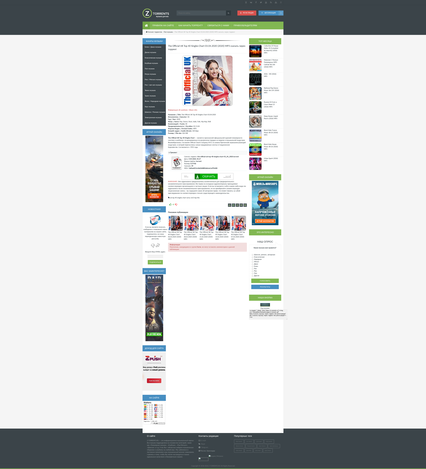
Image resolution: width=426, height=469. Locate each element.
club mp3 (259, 441)
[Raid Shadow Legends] (154, 308)
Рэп (255, 269)
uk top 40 (173, 198)
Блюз (256, 266)
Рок (255, 271)
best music (239, 441)
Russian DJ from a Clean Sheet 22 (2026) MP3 (270, 104)
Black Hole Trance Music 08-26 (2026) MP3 (271, 132)
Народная (258, 259)
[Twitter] (260, 2)
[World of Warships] (265, 203)
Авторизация (270, 13)
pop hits (248, 450)
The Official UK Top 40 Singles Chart (194, 115)
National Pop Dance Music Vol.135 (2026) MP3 (271, 90)
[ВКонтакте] (250, 2)
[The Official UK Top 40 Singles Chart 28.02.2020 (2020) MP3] (191, 230)
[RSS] (270, 2)
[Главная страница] (146, 25)
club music (269, 441)
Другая (256, 276)
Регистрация (248, 13)
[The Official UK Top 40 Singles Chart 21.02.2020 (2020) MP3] (207, 230)
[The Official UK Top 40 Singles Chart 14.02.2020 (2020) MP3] (222, 230)
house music (251, 446)
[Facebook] (255, 2)
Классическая (259, 257)
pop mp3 (258, 450)
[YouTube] (265, 2)
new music (239, 450)
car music (249, 441)
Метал (256, 262)
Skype (203, 444)
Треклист (173, 153)
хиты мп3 (190, 198)
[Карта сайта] (275, 2)
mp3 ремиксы (274, 446)
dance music (239, 446)
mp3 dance (262, 446)
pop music (268, 450)
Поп (255, 273)
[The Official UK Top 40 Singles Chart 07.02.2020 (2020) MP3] (238, 230)
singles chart (181, 198)
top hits (197, 198)
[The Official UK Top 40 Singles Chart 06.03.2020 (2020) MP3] (175, 230)
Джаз (256, 264)
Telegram (204, 447)
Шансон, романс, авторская (264, 255)
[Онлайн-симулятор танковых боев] (154, 169)
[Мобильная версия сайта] (280, 2)
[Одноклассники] (245, 2)
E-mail (203, 441)
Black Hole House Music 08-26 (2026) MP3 (271, 147)
